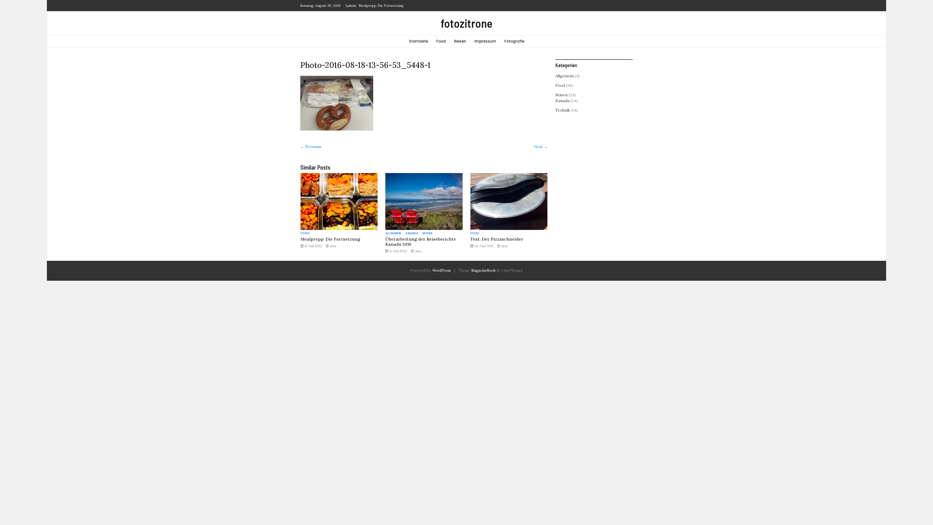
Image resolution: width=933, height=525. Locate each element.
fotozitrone (466, 23)
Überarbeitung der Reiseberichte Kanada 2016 (420, 241)
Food (441, 41)
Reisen (460, 41)
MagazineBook (483, 270)
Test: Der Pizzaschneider (496, 239)
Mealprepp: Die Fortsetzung (381, 5)
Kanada (412, 233)
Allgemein (393, 233)
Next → (541, 146)
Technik (562, 110)
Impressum (485, 41)
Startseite (418, 41)
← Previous (310, 146)
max (333, 246)
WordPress (441, 270)
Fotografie (514, 41)
